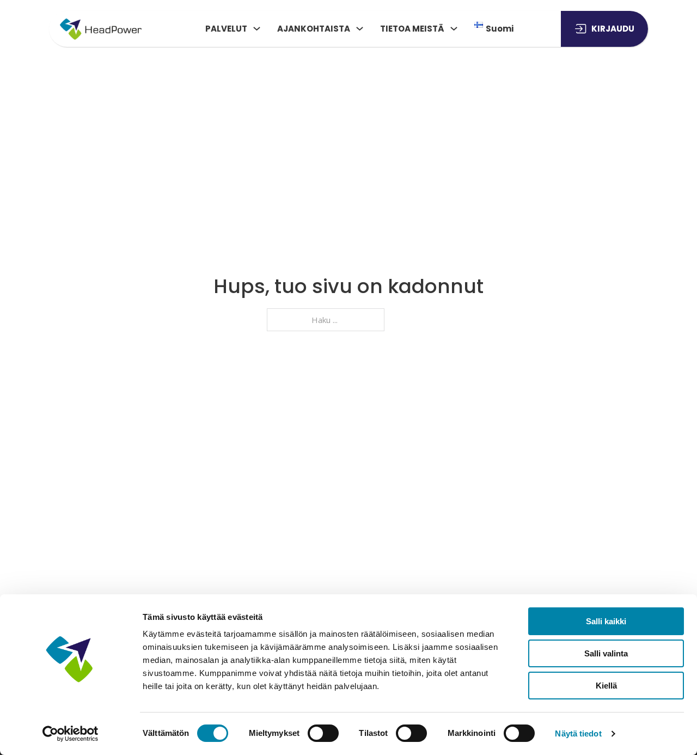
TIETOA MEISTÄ (412, 28)
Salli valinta (606, 653)
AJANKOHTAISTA (313, 28)
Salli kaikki (606, 621)
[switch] (323, 733)
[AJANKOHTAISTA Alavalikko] (360, 29)
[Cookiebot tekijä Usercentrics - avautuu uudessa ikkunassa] (70, 734)
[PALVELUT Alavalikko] (257, 29)
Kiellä (606, 685)
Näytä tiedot (578, 733)
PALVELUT (226, 28)
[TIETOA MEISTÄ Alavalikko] (454, 29)
